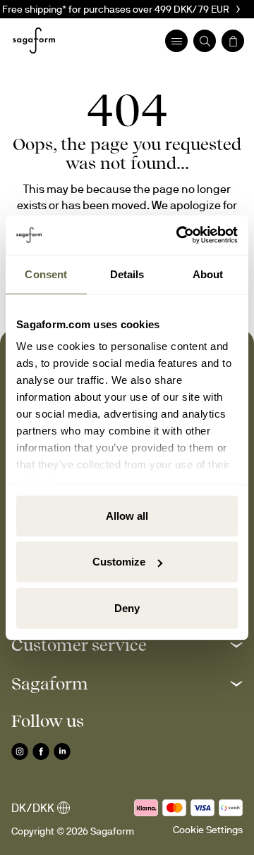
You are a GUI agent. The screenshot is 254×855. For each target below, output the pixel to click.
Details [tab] (127, 274)
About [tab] (208, 274)
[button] (127, 644)
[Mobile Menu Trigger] (176, 41)
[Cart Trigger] (233, 41)
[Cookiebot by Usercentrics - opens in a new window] (179, 235)
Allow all (127, 515)
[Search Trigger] (204, 41)
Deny (127, 607)
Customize (118, 562)
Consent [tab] (46, 274)
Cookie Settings (208, 830)
